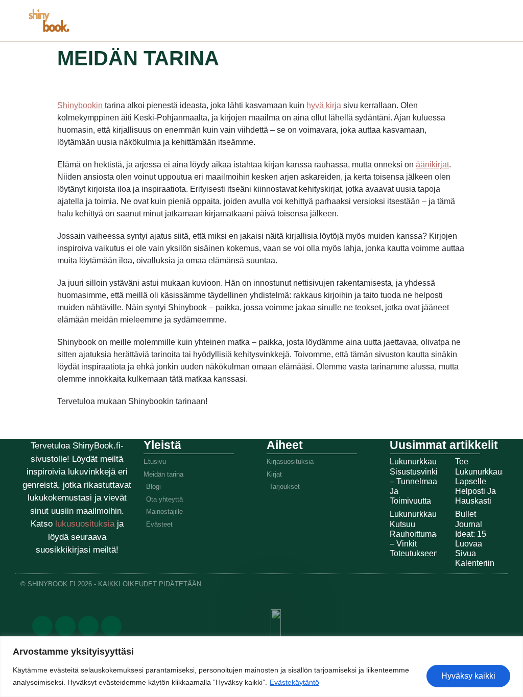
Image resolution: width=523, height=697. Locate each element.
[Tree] (111, 626)
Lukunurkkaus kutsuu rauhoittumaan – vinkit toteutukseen (417, 534)
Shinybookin (81, 105)
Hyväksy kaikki (468, 675)
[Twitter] (65, 626)
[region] (261, 666)
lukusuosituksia (86, 524)
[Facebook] (42, 626)
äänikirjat (432, 164)
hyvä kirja (323, 105)
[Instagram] (88, 626)
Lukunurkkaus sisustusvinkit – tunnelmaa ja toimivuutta (415, 481)
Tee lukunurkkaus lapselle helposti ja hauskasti (480, 481)
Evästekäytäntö (294, 682)
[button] (365, 18)
